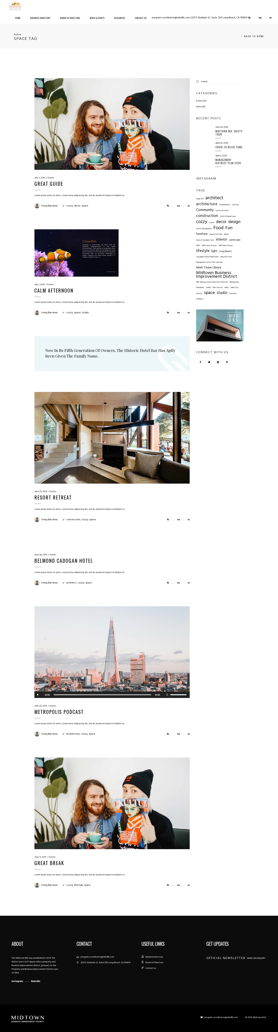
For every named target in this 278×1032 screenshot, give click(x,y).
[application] (112, 695)
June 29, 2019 (40, 491)
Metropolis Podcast (59, 711)
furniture (202, 234)
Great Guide (48, 183)
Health (226, 234)
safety (226, 287)
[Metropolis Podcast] (112, 652)
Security (199, 293)
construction (73, 520)
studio (85, 313)
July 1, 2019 (39, 284)
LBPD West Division (225, 245)
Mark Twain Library (208, 268)
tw (260, 18)
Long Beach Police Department (207, 257)
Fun (228, 228)
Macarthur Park (226, 257)
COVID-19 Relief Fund (228, 216)
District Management (204, 228)
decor (77, 206)
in (270, 18)
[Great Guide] (112, 124)
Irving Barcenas (49, 206)
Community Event (222, 210)
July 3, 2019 (39, 178)
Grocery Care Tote (215, 234)
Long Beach (225, 251)
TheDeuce (199, 299)
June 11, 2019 (40, 857)
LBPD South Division (209, 245)
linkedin (35, 981)
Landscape (235, 240)
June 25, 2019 (40, 706)
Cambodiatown (224, 204)
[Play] (37, 695)
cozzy (69, 206)
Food (218, 228)
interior (221, 240)
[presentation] (38, 438)
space (85, 206)
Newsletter (200, 287)
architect (71, 583)
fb (249, 18)
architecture (73, 734)
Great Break (49, 863)
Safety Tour (234, 287)
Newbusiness (234, 282)
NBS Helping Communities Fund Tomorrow (212, 282)
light (214, 251)
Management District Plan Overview (209, 262)
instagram (18, 981)
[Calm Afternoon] (76, 253)
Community (205, 210)
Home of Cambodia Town (205, 240)
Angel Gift (200, 198)
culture (211, 222)
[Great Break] (112, 803)
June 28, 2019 (40, 555)
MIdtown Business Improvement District (216, 275)
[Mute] (167, 695)
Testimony (233, 293)
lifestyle (78, 885)
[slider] (178, 695)
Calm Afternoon (54, 290)
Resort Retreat (53, 497)
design (234, 222)
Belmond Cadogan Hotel (63, 560)
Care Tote (235, 204)
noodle (208, 287)
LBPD (198, 245)
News (198, 107)
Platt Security (218, 287)
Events (51, 178)
